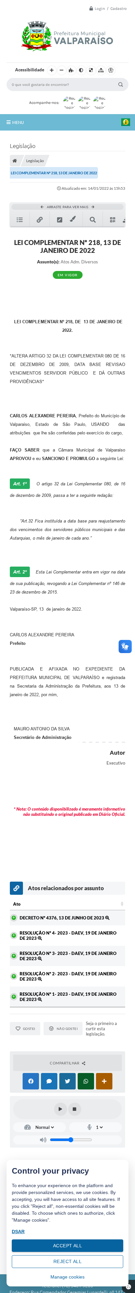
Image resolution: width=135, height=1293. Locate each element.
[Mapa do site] (101, 70)
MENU (18, 122)
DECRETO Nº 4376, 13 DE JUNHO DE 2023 (62, 917)
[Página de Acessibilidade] (110, 70)
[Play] (60, 1109)
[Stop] (74, 1109)
